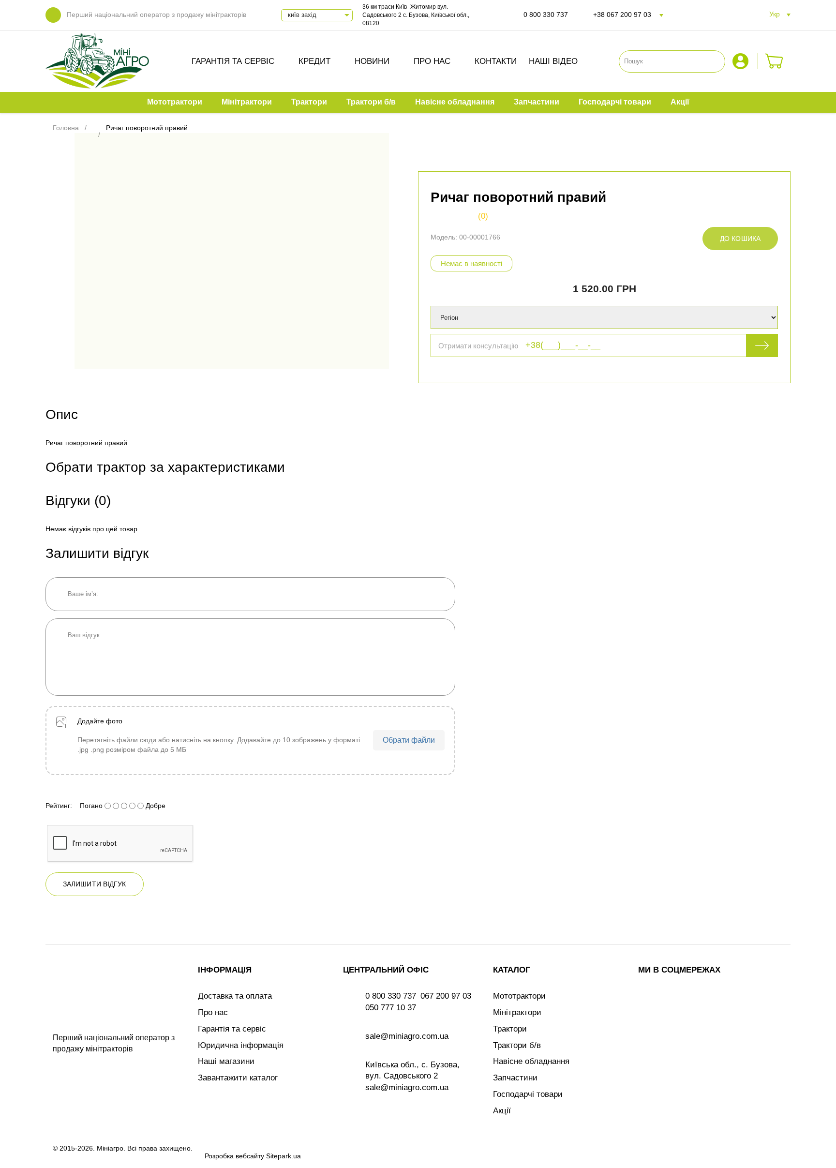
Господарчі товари (528, 1094)
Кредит (314, 61)
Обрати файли (409, 740)
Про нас (432, 61)
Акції (502, 1110)
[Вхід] (741, 61)
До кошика (740, 238)
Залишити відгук (94, 884)
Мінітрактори (517, 1012)
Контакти (496, 61)
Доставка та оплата (235, 996)
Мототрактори (519, 996)
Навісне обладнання (531, 1061)
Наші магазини (226, 1061)
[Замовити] (774, 61)
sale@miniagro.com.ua (406, 1036)
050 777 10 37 (390, 1007)
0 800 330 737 (545, 14)
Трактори (510, 1028)
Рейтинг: (58, 805)
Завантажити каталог (238, 1077)
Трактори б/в (517, 1045)
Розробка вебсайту (234, 1156)
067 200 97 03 (445, 996)
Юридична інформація (241, 1045)
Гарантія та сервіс (233, 61)
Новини (372, 61)
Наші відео (553, 61)
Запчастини (515, 1077)
